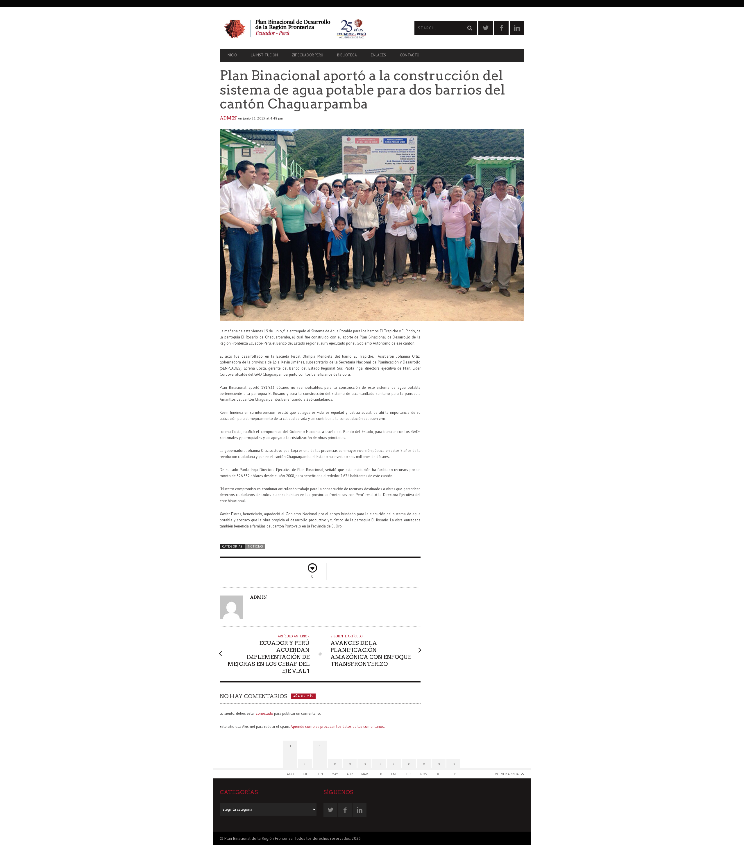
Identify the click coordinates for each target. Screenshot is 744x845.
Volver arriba (507, 774)
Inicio (232, 55)
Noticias (255, 546)
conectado (264, 713)
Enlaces (378, 55)
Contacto (409, 55)
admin (228, 118)
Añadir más (303, 696)
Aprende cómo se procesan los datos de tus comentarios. (338, 726)
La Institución (264, 55)
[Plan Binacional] (296, 28)
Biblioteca (347, 55)
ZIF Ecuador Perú (307, 55)
